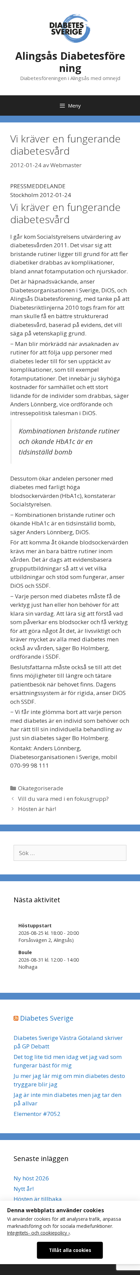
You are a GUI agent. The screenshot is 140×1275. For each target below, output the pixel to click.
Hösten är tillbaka (38, 1199)
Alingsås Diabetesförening (70, 62)
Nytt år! (24, 1189)
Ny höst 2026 (31, 1178)
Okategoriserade (40, 788)
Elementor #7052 (37, 1114)
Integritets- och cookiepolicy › (38, 1233)
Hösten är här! (37, 809)
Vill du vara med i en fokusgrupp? (63, 799)
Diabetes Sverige (46, 1018)
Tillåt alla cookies (70, 1250)
